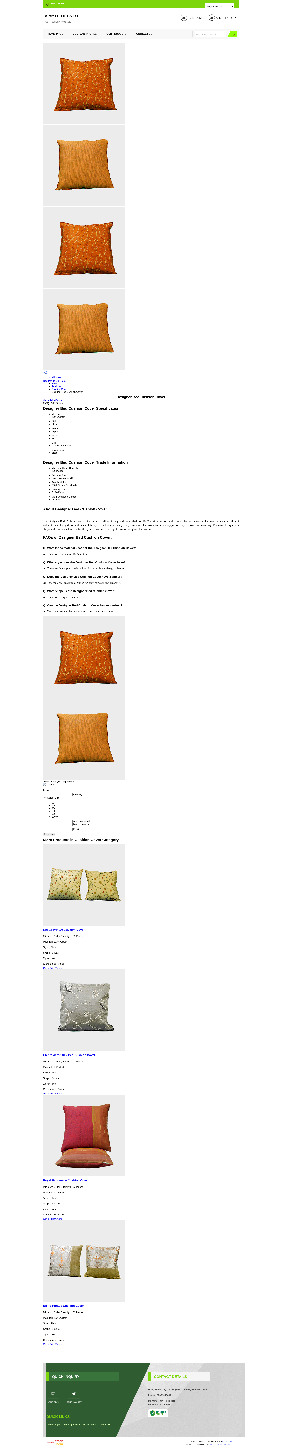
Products (56, 386)
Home (55, 383)
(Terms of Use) (227, 1441)
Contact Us (144, 33)
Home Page (55, 33)
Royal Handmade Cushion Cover (66, 1180)
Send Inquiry (54, 377)
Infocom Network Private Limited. (220, 1444)
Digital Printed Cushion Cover (64, 929)
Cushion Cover (60, 389)
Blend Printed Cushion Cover (63, 1305)
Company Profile (85, 33)
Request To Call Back (54, 380)
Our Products (116, 33)
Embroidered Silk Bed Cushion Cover (69, 1055)
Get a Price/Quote (52, 400)
